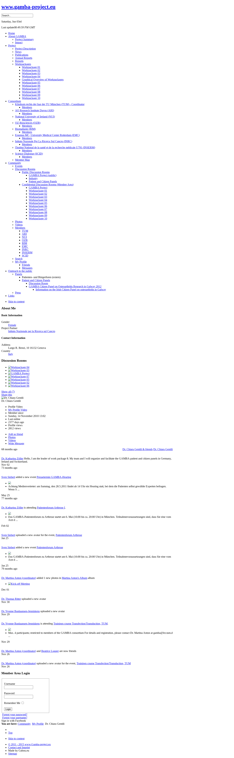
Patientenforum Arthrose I (51, 507)
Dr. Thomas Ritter (11, 598)
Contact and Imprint (19, 747)
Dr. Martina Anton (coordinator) (18, 577)
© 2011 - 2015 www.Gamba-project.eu (29, 744)
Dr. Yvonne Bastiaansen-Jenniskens (20, 611)
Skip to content (16, 301)
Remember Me (12, 703)
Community (24, 723)
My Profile (38, 723)
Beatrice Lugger (50, 651)
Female (12, 325)
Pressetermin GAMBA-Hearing (54, 477)
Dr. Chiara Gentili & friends (137, 449)
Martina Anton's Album (74, 577)
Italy (10, 354)
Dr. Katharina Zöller (12, 458)
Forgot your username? (14, 717)
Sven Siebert (8, 477)
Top (10, 732)
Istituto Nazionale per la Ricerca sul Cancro (31, 331)
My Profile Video (17, 409)
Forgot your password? (14, 714)
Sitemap (12, 753)
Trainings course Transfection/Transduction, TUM (80, 623)
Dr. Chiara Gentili (163, 449)
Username (9, 683)
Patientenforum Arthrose (69, 535)
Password (9, 693)
